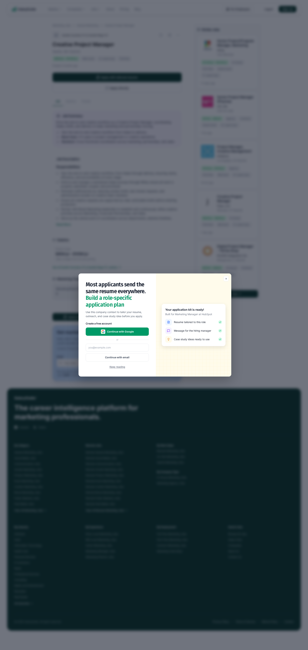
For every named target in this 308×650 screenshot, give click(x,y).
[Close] (226, 278)
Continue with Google (120, 331)
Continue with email (117, 357)
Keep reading (117, 366)
